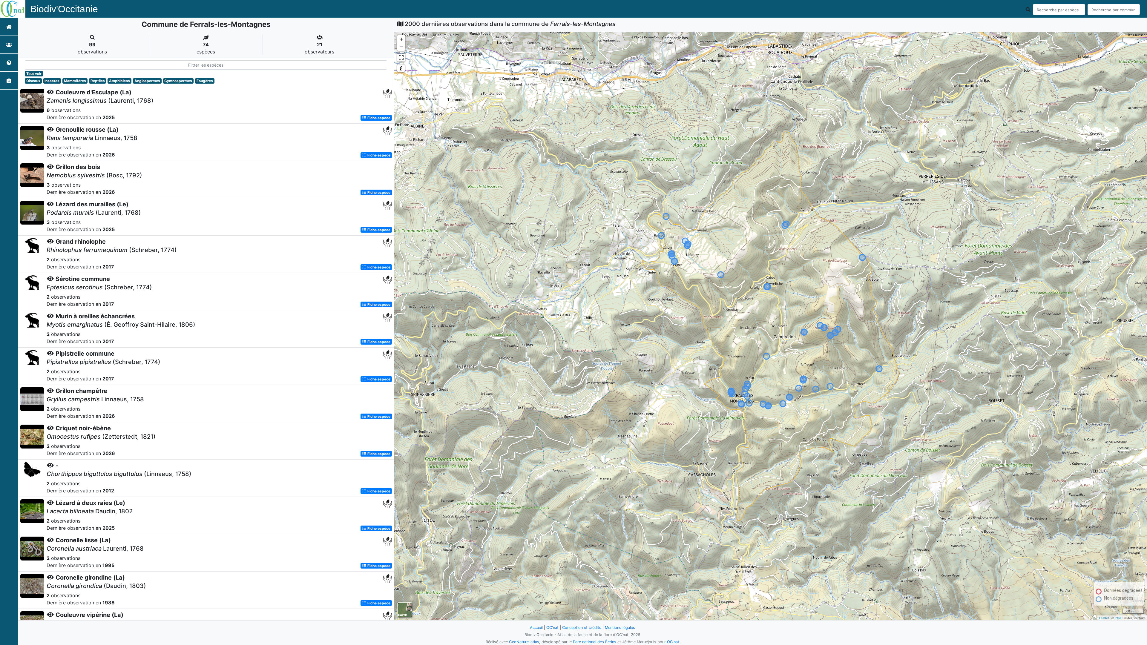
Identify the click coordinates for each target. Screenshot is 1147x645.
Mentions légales (620, 627)
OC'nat (552, 627)
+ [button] (401, 39)
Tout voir (34, 73)
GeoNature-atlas (524, 642)
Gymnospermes (178, 81)
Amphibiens (119, 81)
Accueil (536, 627)
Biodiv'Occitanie (64, 9)
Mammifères (75, 81)
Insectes (52, 81)
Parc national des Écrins (594, 642)
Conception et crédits (581, 627)
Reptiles (98, 81)
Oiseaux (33, 81)
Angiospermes (147, 81)
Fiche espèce (378, 118)
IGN (1118, 617)
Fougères (205, 81)
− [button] (401, 47)
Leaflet (1104, 617)
